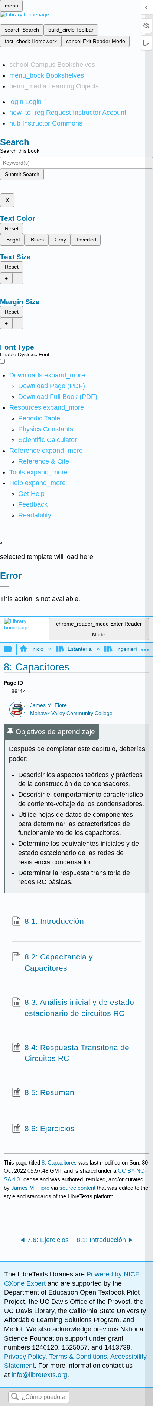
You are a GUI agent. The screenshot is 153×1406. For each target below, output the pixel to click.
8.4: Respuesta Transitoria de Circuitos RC (77, 1053)
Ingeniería (128, 649)
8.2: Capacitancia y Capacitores (59, 962)
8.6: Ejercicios (50, 1128)
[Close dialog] (4, 586)
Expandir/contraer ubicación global (145, 647)
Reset (12, 228)
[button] (33, 504)
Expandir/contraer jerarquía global (12, 649)
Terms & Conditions (78, 1356)
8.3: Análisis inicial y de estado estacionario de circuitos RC (79, 1007)
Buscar (15, 1397)
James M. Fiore (48, 705)
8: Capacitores (59, 1162)
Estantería (79, 649)
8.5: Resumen (49, 1092)
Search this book (19, 151)
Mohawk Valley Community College (71, 713)
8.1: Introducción (54, 921)
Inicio (37, 649)
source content (77, 1188)
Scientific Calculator (47, 440)
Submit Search (22, 174)
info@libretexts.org (38, 1375)
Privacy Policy (24, 1356)
